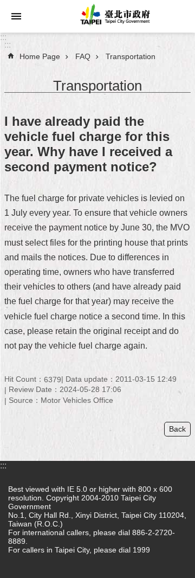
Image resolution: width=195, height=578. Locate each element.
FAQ (82, 56)
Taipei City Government (113, 16)
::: (3, 37)
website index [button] (16, 16)
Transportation (130, 56)
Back (177, 429)
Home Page (40, 56)
